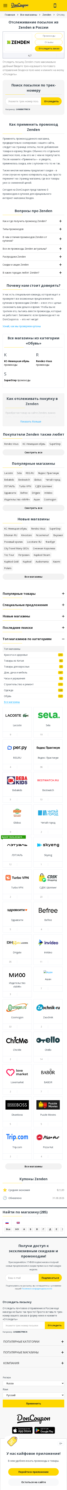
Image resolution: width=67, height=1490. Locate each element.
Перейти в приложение (33, 1472)
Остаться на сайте (33, 1482)
